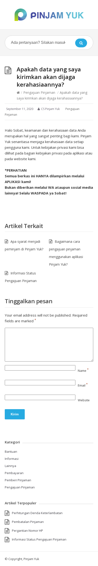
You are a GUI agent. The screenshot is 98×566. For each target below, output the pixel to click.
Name (83, 370)
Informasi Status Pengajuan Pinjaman (39, 539)
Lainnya (10, 466)
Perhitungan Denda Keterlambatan (37, 513)
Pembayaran (14, 473)
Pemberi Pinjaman (18, 480)
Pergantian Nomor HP (27, 530)
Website (84, 400)
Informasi (12, 459)
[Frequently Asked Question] (49, 14)
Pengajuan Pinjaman (39, 92)
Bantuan (11, 451)
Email (83, 385)
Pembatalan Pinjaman (28, 522)
